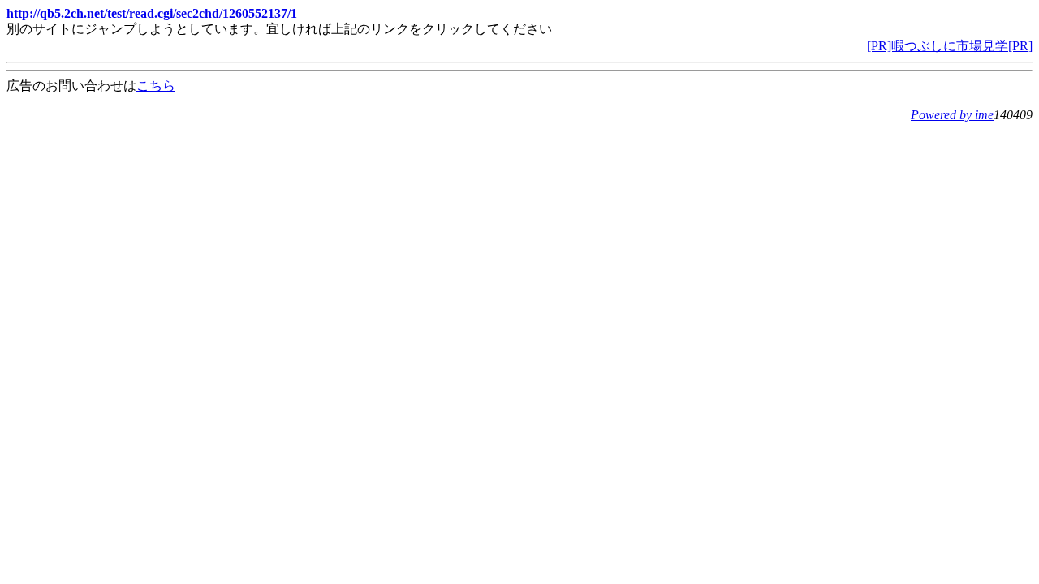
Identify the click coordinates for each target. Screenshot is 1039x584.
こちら (155, 85)
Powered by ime (952, 115)
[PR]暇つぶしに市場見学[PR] (950, 46)
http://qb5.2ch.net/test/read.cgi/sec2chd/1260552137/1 (151, 13)
